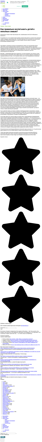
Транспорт (5, 10)
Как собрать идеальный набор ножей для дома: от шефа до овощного (16, 356)
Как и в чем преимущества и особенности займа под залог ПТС (25, 344)
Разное (4, 24)
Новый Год (5, 397)
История (5, 388)
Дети (6, 12)
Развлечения (6, 19)
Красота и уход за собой (8, 393)
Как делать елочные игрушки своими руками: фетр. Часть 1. (24, 341)
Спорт (4, 17)
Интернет (7, 22)
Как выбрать (5, 8)
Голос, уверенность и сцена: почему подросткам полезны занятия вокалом (17, 348)
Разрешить (25, 6)
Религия (4, 407)
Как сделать (5, 20)
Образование (6, 398)
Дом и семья (5, 11)
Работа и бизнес (6, 403)
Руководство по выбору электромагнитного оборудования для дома (16, 364)
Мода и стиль (6, 396)
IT (3, 21)
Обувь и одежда (6, 400)
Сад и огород (6, 409)
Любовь (6, 14)
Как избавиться (6, 390)
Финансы (5, 18)
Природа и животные (7, 401)
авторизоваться (24, 325)
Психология (7, 15)
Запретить (19, 6)
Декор (4, 382)
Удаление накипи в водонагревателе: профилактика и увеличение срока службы (18, 371)
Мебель (4, 395)
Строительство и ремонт (8, 411)
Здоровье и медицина (10, 13)
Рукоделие (5, 408)
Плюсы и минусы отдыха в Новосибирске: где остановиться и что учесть (17, 367)
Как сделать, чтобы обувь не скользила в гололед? (21, 339)
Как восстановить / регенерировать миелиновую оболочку (23, 340)
